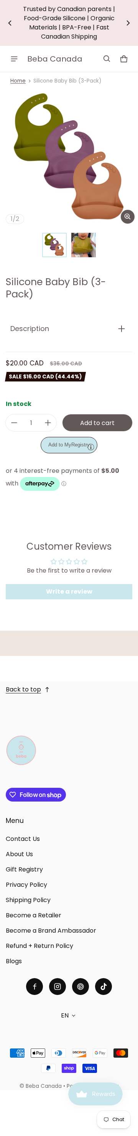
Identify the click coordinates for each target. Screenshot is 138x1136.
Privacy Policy (26, 884)
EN (65, 1015)
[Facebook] (34, 986)
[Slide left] (10, 23)
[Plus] (47, 422)
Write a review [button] (69, 591)
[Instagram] (57, 986)
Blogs (14, 961)
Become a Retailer (33, 915)
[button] (107, 58)
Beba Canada (44, 1086)
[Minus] (14, 422)
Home (18, 80)
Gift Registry (24, 869)
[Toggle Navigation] (14, 58)
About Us (19, 854)
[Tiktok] (103, 986)
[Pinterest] (80, 986)
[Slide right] (128, 23)
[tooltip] (91, 447)
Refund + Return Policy (39, 945)
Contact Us (23, 838)
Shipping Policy (28, 900)
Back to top (23, 689)
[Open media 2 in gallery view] (83, 245)
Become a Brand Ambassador (51, 930)
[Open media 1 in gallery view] (54, 245)
